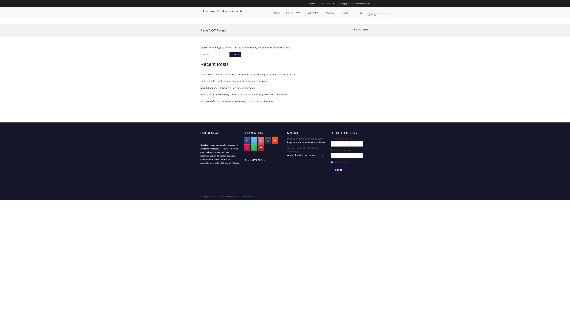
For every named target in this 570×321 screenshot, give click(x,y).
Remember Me (340, 162)
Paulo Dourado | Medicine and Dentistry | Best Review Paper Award (234, 81)
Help (361, 13)
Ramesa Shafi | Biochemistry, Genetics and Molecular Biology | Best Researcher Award (243, 94)
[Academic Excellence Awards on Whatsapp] (254, 147)
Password (341, 150)
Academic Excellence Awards (222, 11)
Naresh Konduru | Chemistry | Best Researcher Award (227, 87)
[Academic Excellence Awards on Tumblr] (268, 140)
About (346, 13)
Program (330, 13)
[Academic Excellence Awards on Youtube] (261, 147)
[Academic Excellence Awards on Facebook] (247, 140)
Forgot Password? (339, 180)
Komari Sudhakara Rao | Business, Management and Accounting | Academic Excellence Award (247, 74)
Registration (313, 13)
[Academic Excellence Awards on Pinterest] (261, 140)
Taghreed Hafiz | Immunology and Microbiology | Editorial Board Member (237, 101)
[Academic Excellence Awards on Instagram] (247, 147)
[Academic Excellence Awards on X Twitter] (254, 140)
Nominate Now (293, 13)
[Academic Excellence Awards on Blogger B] (275, 140)
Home (277, 13)
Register (335, 178)
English (373, 15)
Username (341, 138)
